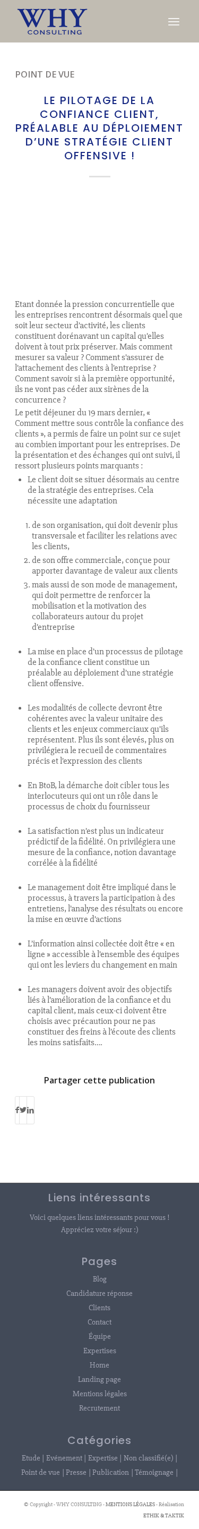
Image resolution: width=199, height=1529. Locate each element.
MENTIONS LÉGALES (130, 1504)
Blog (100, 1279)
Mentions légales (100, 1393)
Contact (99, 1322)
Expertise (103, 1458)
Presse (76, 1472)
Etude (31, 1458)
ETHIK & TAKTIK (163, 1515)
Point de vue (44, 74)
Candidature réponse (99, 1293)
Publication (110, 1472)
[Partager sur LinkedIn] (30, 1110)
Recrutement (99, 1408)
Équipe (100, 1336)
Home (99, 1365)
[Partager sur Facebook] (17, 1110)
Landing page (99, 1379)
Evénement (64, 1458)
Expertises (99, 1350)
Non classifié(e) (149, 1458)
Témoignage (154, 1472)
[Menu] (173, 21)
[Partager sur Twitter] (23, 1110)
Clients (99, 1307)
